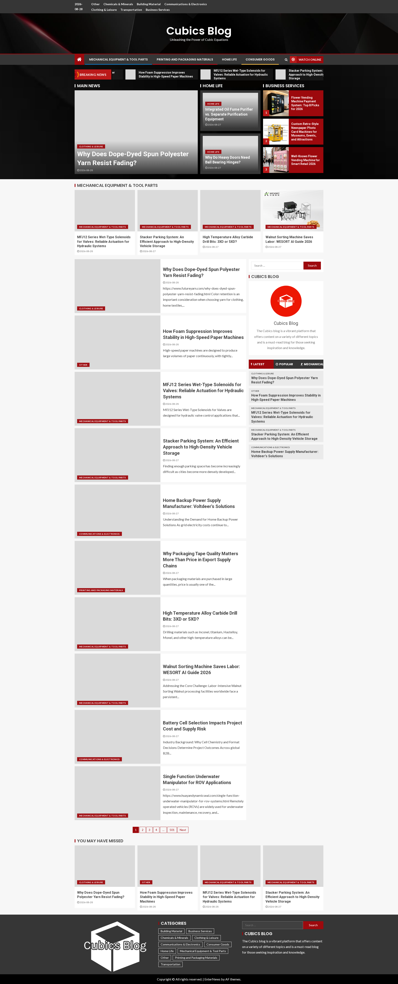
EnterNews (212, 979)
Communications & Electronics (185, 4)
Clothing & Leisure (104, 9)
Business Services (158, 9)
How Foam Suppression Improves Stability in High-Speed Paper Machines (127, 154)
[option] (136, 132)
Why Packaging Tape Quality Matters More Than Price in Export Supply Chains (200, 559)
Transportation (131, 9)
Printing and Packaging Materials (185, 59)
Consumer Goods (260, 59)
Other (95, 4)
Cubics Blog (199, 30)
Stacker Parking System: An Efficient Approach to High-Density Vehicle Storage (167, 241)
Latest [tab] (259, 364)
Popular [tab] (286, 364)
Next (183, 830)
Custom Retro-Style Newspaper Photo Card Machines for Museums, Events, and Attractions (305, 103)
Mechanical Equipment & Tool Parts (118, 59)
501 (172, 830)
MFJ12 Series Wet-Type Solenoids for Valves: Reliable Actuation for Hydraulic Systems (104, 241)
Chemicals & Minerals (118, 4)
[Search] (286, 60)
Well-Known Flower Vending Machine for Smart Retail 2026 (305, 131)
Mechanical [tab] (313, 364)
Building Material (149, 4)
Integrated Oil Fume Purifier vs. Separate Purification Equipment (229, 114)
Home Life (229, 59)
